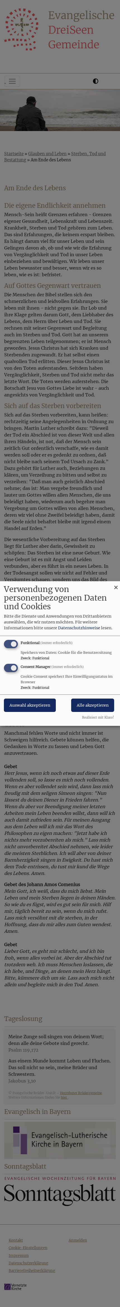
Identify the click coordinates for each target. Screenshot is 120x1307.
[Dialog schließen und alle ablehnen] (116, 584)
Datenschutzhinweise (79, 627)
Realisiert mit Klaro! (98, 717)
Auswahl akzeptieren (29, 705)
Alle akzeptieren (93, 705)
